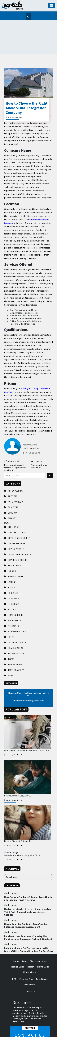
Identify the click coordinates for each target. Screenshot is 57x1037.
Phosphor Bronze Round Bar (39, 452)
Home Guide (15, 601)
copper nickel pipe (19, 524)
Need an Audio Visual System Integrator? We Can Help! (15, 454)
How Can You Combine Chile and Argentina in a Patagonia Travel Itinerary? (28, 885)
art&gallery (15, 477)
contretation (16, 518)
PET (11, 623)
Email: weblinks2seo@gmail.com (28, 686)
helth (12, 595)
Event (12, 557)
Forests (13, 579)
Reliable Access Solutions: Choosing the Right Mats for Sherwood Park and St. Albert (28, 924)
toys (11, 645)
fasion (13, 568)
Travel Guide (16, 650)
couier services (17, 529)
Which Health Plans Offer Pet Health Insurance (26, 736)
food (11, 573)
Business (12, 504)
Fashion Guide (17, 562)
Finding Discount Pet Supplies (18, 827)
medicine (13, 612)
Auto (12, 482)
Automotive (15, 488)
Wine (11, 661)
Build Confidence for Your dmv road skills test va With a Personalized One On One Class (28, 936)
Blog (12, 499)
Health (13, 590)
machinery (14, 606)
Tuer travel (16, 656)
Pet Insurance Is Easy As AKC (17, 782)
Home (16, 947)
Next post (36, 447)
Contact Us (30, 977)
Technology (16, 639)
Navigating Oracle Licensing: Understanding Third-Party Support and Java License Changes (27, 898)
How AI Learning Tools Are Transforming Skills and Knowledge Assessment (25, 912)
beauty (13, 493)
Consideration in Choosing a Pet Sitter (22, 841)
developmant (16, 535)
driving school (17, 546)
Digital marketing (19, 540)
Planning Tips (17, 628)
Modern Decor (17, 617)
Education (14, 551)
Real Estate (15, 634)
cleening (14, 513)
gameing (13, 584)
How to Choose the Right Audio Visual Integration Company (26, 94)
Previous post (11, 447)
